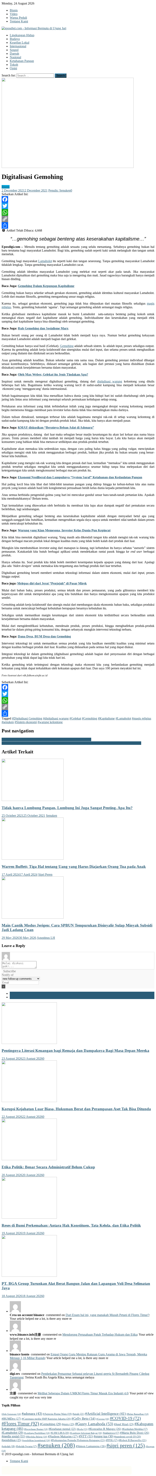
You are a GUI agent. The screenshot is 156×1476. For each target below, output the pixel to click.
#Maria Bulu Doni (134, 1432)
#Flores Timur (20, 1423)
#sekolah (8, 1446)
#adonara (32, 1414)
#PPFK (112, 1440)
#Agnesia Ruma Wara (57, 1414)
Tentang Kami (19, 21)
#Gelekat (75, 718)
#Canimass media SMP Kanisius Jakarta (46, 1418)
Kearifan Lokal (19, 42)
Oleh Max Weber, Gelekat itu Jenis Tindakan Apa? (53, 374)
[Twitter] (78, 206)
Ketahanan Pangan (22, 61)
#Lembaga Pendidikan (37, 1433)
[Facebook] (78, 199)
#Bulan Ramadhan (137, 1414)
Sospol (14, 50)
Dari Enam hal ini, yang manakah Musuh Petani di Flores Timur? (107, 1315)
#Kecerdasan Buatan (36, 1429)
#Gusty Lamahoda (94, 1424)
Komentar (16, 997)
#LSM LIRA (60, 1432)
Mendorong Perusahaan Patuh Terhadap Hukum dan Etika (99, 1334)
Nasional (15, 57)
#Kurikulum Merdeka (134, 1429)
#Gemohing (89, 718)
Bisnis (14, 10)
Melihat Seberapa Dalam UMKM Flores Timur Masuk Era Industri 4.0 (83, 1393)
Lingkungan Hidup (22, 35)
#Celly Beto (83, 1419)
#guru (68, 1424)
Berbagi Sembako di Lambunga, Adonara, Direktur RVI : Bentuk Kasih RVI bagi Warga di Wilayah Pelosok (71, 743)
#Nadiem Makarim (63, 1436)
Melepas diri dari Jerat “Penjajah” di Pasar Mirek (52, 583)
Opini (13, 68)
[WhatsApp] (78, 212)
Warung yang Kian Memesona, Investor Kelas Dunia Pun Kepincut (64, 530)
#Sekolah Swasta (26, 1446)
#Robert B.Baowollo (132, 1440)
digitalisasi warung (109, 381)
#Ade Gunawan (11, 1414)
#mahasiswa (111, 1433)
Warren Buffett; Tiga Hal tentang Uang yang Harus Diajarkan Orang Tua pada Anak (74, 866)
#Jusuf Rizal (124, 1424)
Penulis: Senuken (59, 190)
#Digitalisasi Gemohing (27, 718)
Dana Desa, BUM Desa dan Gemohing (44, 636)
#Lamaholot (123, 718)
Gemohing (67, 346)
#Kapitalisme (106, 718)
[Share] (78, 225)
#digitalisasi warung (56, 718)
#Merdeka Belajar (36, 1437)
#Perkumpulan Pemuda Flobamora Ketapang (78, 1440)
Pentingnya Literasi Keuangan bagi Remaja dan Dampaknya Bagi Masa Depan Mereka (75, 1050)
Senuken (51, 815)
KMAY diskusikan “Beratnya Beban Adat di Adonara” (56, 427)
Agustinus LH (46, 937)
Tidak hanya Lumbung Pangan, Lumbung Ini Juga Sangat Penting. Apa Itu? (67, 808)
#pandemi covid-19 (127, 1436)
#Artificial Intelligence (105, 1414)
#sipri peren (125, 1445)
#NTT (86, 1436)
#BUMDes (11, 1418)
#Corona (102, 1419)
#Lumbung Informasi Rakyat (86, 1433)
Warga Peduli (18, 17)
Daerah (14, 53)
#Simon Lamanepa (91, 1446)
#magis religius (141, 718)
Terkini (14, 993)
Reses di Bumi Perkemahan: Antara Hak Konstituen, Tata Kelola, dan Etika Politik (71, 1225)
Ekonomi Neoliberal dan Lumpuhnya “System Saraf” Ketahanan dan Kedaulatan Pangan (80, 477)
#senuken (8, 722)
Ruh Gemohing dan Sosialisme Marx (43, 328)
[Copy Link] (78, 219)
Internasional (18, 46)
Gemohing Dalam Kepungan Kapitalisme (46, 286)
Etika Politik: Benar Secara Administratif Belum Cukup (48, 1167)
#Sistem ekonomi (26, 722)
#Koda (82, 1429)
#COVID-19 (125, 1418)
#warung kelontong (50, 722)
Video (13, 14)
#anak (78, 1413)
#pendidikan (11, 1440)
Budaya (15, 39)
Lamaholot (45, 261)
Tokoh (14, 64)
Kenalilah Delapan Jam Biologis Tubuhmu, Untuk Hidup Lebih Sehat (46, 739)
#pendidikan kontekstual (36, 1440)
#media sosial (13, 1436)
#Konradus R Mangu (104, 1429)
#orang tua (103, 1436)
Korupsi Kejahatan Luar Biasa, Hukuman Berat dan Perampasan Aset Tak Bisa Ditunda (76, 1109)
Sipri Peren (45, 874)
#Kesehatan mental (62, 1429)
